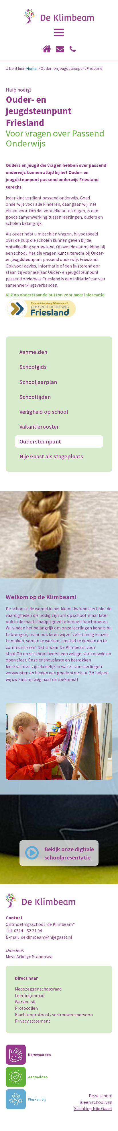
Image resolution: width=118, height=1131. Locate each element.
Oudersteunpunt (40, 441)
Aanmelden (33, 351)
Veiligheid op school (43, 411)
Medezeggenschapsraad (38, 989)
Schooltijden (35, 396)
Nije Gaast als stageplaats (51, 456)
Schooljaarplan (38, 381)
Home (31, 68)
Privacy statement (32, 1021)
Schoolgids (33, 366)
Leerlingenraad (29, 995)
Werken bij (25, 1002)
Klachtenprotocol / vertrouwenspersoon (54, 1014)
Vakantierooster (39, 426)
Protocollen (26, 1008)
